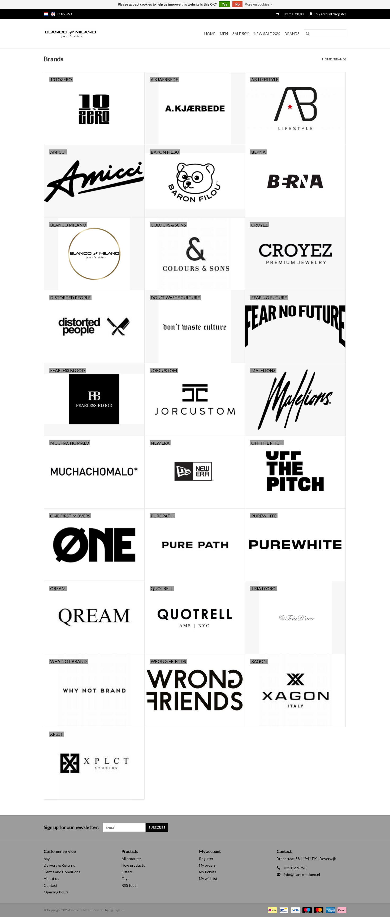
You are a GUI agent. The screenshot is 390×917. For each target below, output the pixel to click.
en (53, 14)
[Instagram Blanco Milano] (342, 827)
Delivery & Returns (59, 865)
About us (51, 878)
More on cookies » (258, 4)
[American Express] (330, 910)
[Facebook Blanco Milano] (332, 827)
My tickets (207, 872)
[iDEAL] (271, 910)
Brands (292, 33)
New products (133, 865)
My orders (207, 865)
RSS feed (129, 885)
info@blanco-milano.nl (302, 874)
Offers (127, 872)
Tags (125, 878)
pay (47, 858)
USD (69, 14)
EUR (61, 14)
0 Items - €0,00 (293, 14)
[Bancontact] (283, 910)
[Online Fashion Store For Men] (84, 33)
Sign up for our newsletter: (71, 827)
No (237, 4)
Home (209, 33)
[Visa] (295, 910)
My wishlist (208, 878)
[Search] (308, 33)
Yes (224, 4)
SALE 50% (240, 33)
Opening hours (56, 892)
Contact (51, 885)
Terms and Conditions (62, 872)
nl (46, 14)
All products (132, 858)
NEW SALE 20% (267, 33)
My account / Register (330, 14)
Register (206, 858)
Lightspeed (116, 910)
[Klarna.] (341, 910)
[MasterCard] (318, 910)
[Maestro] (306, 910)
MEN (224, 33)
